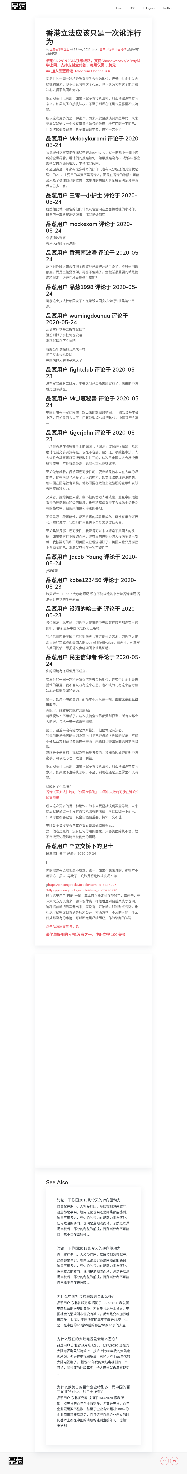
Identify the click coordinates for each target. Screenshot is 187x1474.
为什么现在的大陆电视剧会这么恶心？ (88, 1339)
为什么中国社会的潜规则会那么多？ (86, 1296)
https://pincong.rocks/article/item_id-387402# (82, 885)
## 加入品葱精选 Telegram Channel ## (78, 71)
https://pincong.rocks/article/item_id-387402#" (82, 890)
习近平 (110, 49)
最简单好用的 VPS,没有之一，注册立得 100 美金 (86, 934)
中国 (117, 49)
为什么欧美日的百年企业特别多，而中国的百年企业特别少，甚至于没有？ (93, 1389)
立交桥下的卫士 (59, 49)
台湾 (102, 49)
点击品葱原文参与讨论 (62, 927)
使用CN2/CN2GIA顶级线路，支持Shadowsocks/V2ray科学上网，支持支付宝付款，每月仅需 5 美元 (93, 62)
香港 (124, 49)
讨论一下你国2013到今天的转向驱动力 (89, 1200)
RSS (133, 8)
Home (119, 8)
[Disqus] (93, 1015)
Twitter (167, 8)
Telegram (149, 8)
